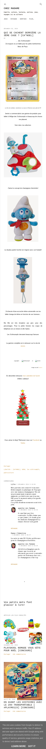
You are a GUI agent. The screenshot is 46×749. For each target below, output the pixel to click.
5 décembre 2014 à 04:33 (28, 510)
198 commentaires (19, 654)
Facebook (36, 440)
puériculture (9, 473)
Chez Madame (11, 8)
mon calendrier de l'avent (31, 376)
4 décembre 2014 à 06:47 (21, 535)
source (40, 367)
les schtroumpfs (33, 469)
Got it (32, 746)
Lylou (13, 484)
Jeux (6, 19)
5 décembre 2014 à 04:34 (28, 546)
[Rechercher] (40, 3)
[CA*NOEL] (16, 469)
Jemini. (23, 346)
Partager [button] (7, 466)
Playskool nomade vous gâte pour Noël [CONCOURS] (22, 649)
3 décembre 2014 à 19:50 (26, 484)
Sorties (23, 19)
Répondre (14, 528)
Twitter (23, 443)
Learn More (18, 746)
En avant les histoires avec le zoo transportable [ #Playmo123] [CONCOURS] (23, 705)
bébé (23, 469)
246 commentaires (19, 711)
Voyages (13, 19)
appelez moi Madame (26, 508)
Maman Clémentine (18, 533)
